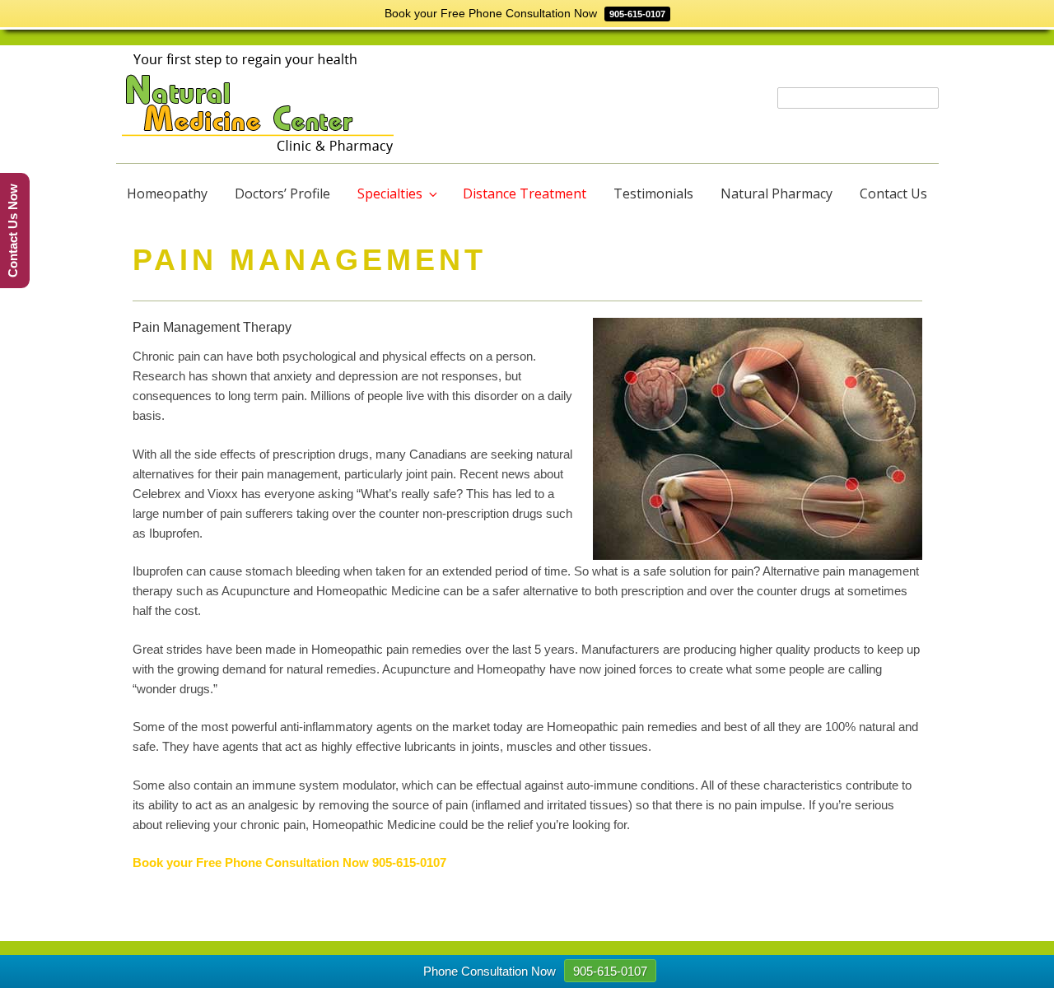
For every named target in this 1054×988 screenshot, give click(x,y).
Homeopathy (167, 193)
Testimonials (653, 193)
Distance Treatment (524, 193)
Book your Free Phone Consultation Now (252, 862)
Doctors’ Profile (282, 193)
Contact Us (893, 193)
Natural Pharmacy (776, 193)
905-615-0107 (409, 862)
